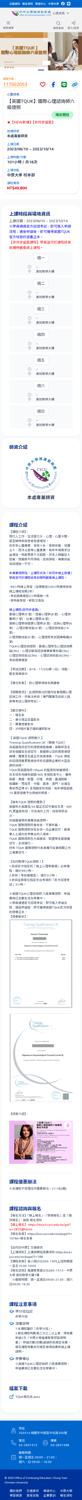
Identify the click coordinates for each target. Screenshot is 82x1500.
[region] (41, 51)
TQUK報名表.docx (27, 1396)
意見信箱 (33, 1495)
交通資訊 (14, 3)
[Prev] (6, 51)
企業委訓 (49, 1495)
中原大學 (53, 3)
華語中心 (40, 3)
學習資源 (16, 1495)
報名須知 (27, 3)
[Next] (75, 51)
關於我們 (16, 1491)
